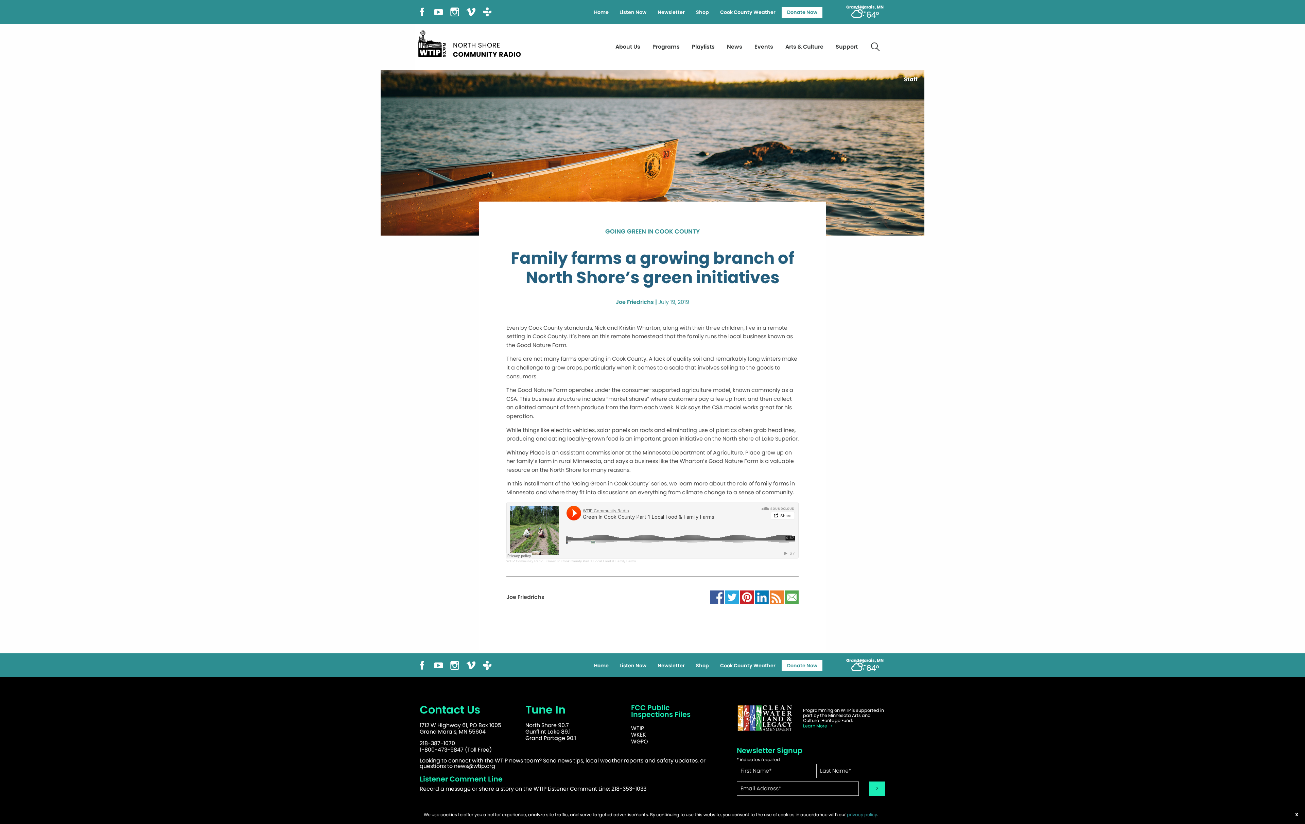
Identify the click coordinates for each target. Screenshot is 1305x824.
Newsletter (671, 12)
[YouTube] (438, 11)
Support (847, 47)
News (734, 47)
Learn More (815, 725)
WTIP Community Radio (524, 561)
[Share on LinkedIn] (762, 597)
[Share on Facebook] (717, 597)
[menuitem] (601, 12)
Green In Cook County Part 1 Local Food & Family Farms (591, 561)
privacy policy (862, 815)
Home (601, 12)
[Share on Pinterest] (747, 597)
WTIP (637, 728)
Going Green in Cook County (652, 232)
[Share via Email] (792, 597)
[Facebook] (422, 11)
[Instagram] (454, 11)
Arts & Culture (804, 47)
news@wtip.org (474, 766)
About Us (627, 47)
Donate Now (802, 12)
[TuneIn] (487, 11)
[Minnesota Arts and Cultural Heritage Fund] (765, 718)
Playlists (703, 47)
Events (763, 47)
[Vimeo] (471, 11)
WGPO (639, 741)
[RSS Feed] (777, 597)
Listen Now (633, 12)
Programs (666, 47)
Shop (702, 12)
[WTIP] (471, 43)
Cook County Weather (748, 12)
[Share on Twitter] (732, 597)
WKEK (638, 735)
